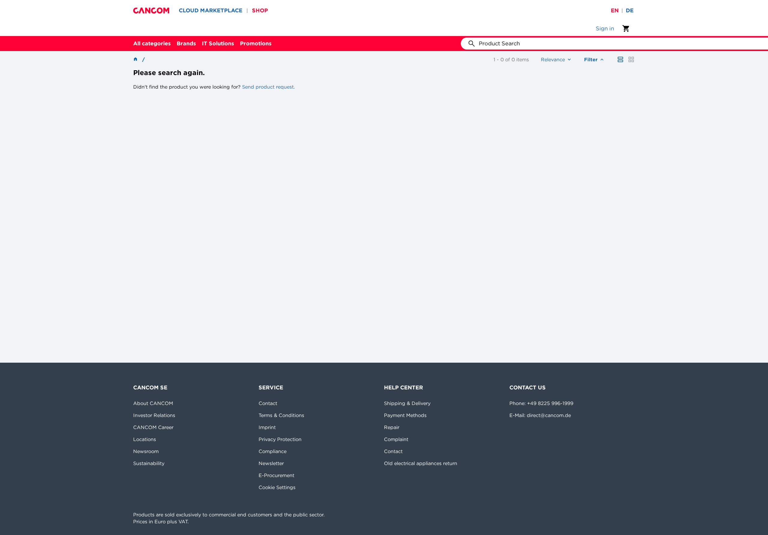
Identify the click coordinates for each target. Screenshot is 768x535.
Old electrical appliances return (420, 463)
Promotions (256, 43)
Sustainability (148, 463)
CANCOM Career (153, 427)
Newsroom (146, 451)
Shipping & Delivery (407, 403)
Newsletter (271, 463)
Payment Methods (405, 415)
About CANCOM (153, 403)
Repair (391, 427)
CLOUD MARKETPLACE (210, 10)
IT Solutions (218, 43)
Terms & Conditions (281, 415)
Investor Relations (154, 415)
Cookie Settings (277, 487)
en (615, 10)
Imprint (267, 427)
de (630, 10)
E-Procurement (276, 475)
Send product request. (268, 87)
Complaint (396, 439)
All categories (152, 43)
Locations (144, 439)
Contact (268, 403)
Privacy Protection (280, 439)
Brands (186, 43)
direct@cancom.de (549, 415)
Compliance (272, 451)
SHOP (260, 10)
